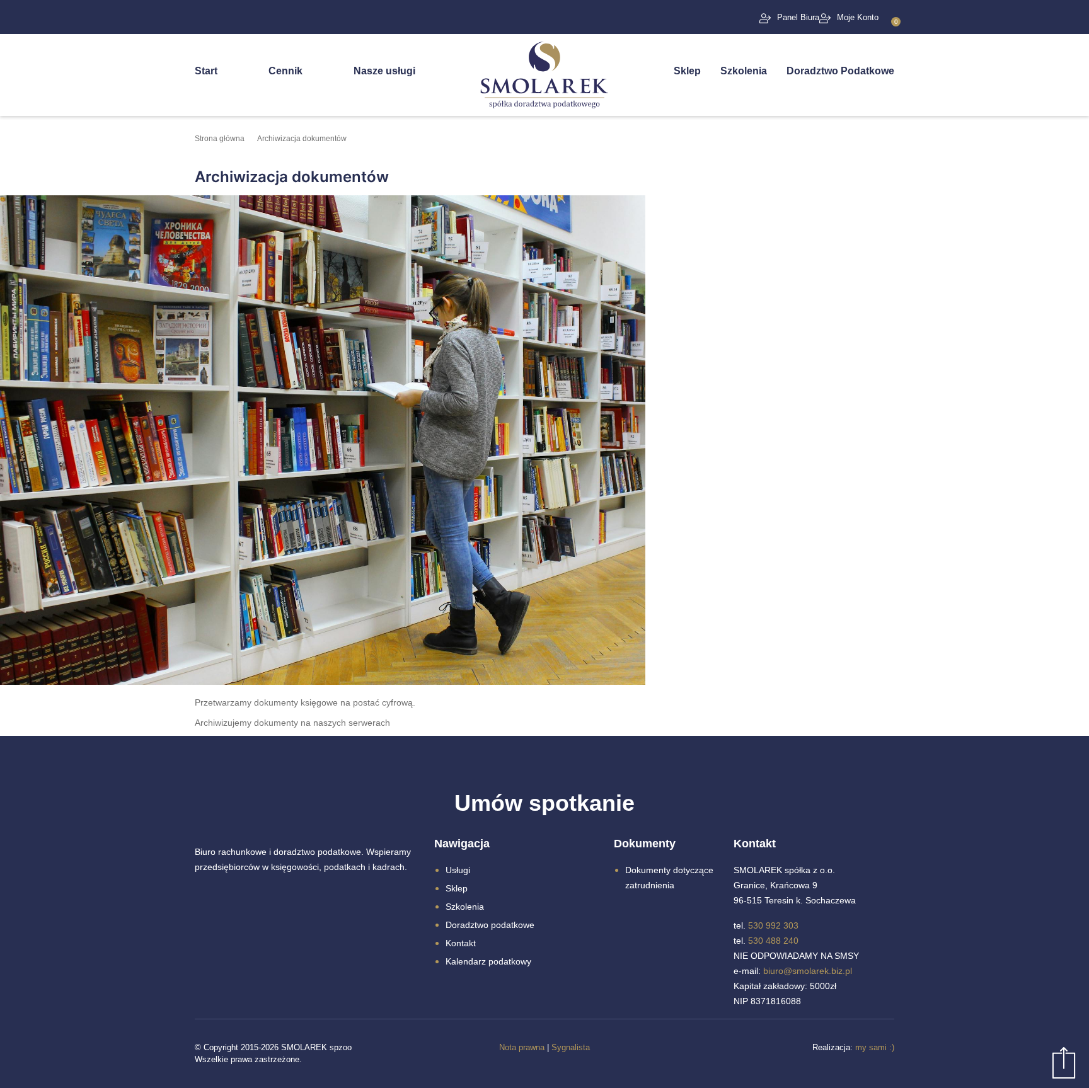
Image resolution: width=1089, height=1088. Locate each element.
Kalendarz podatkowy (488, 961)
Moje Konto (858, 17)
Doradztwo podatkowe (490, 925)
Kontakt (461, 943)
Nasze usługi (384, 71)
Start (206, 71)
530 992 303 (773, 925)
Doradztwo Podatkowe (840, 71)
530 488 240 (773, 941)
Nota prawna (521, 1047)
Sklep (687, 71)
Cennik (285, 71)
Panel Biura (798, 17)
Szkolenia (743, 71)
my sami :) (874, 1047)
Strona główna (220, 138)
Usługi (458, 870)
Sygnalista (570, 1047)
